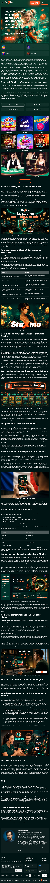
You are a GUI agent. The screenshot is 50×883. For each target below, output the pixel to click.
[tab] (12, 104)
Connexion (44, 2)
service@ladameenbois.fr (17, 861)
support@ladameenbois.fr (17, 859)
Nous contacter (28, 860)
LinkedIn (19, 850)
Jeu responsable (29, 858)
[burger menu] (2, 2)
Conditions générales (44, 858)
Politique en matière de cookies (32, 861)
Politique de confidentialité (44, 860)
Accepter (45, 880)
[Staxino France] (9, 3)
